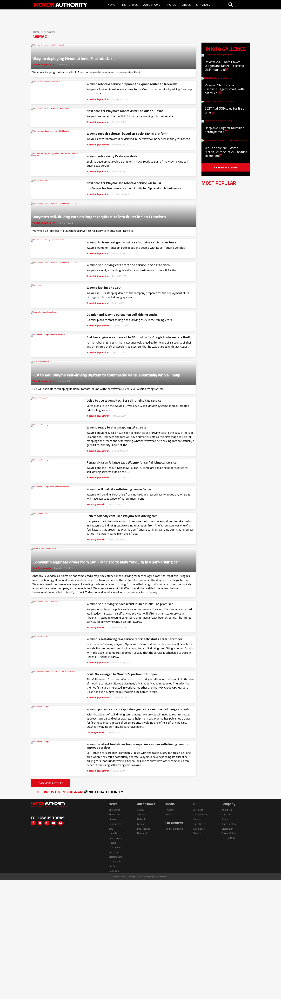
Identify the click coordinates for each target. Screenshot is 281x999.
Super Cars (114, 814)
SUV (111, 828)
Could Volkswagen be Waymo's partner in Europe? (122, 674)
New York (142, 833)
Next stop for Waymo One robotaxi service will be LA (124, 183)
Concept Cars (116, 823)
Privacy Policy (229, 837)
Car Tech (113, 866)
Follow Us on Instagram (78, 792)
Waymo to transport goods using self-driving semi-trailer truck (131, 242)
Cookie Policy (228, 833)
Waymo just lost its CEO (104, 287)
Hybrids (113, 833)
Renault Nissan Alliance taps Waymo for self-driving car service (132, 462)
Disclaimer (227, 828)
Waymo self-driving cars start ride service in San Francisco (128, 265)
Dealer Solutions (174, 828)
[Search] (238, 4)
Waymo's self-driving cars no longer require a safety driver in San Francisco (99, 216)
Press (224, 819)
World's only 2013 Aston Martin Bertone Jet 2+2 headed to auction (226, 152)
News (111, 4)
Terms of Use (229, 823)
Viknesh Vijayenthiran (43, 64)
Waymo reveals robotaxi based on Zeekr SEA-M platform (127, 133)
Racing (112, 842)
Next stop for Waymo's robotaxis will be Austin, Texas (125, 111)
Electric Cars (115, 856)
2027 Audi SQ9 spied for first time (224, 110)
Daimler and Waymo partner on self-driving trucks (122, 314)
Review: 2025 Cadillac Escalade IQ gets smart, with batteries (224, 89)
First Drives (129, 4)
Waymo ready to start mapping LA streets (116, 427)
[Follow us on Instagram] (46, 823)
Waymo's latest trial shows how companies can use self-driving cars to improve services (137, 746)
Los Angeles (144, 828)
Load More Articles (50, 783)
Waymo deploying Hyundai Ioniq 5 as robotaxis (73, 57)
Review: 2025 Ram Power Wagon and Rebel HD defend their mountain (224, 66)
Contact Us (227, 814)
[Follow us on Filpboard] (60, 823)
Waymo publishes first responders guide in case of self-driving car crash (138, 709)
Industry (113, 852)
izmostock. (163, 876)
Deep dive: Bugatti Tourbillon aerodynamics (224, 130)
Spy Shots (203, 4)
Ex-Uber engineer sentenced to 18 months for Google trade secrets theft (138, 337)
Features (114, 870)
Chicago (141, 814)
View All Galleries (226, 167)
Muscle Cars (115, 847)
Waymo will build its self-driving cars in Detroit (120, 489)
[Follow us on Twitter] (40, 823)
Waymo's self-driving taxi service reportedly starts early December (134, 639)
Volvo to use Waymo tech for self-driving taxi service (124, 400)
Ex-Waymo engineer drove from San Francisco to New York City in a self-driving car (105, 561)
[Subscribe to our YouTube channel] (53, 823)
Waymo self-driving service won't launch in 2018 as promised (130, 604)
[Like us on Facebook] (33, 823)
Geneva (141, 823)
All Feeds (198, 809)
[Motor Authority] (60, 4)
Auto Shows (151, 4)
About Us (226, 809)
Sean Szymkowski (96, 504)
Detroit (141, 819)
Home (36, 32)
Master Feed (200, 814)
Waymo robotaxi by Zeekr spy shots (112, 156)
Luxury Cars (115, 861)
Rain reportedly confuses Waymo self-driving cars (122, 516)
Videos (186, 4)
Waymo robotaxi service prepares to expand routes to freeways (132, 84)
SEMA (140, 809)
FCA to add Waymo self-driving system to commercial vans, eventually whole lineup (106, 374)
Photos (171, 4)
